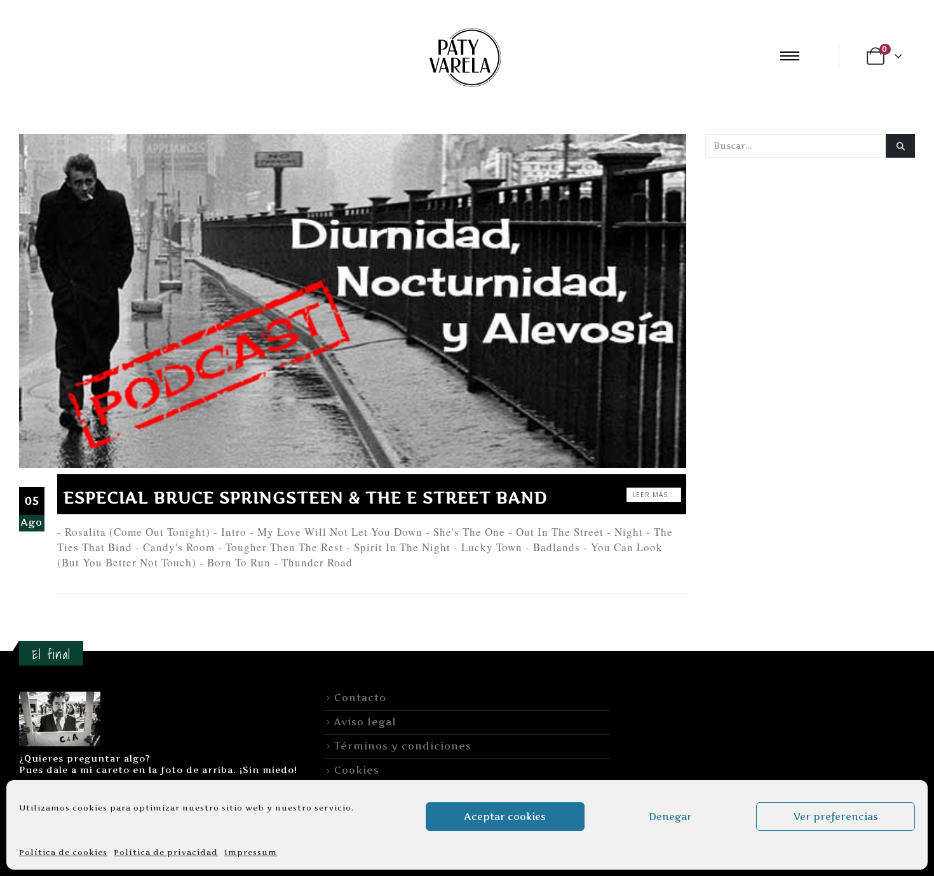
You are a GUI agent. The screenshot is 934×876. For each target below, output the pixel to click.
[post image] (352, 301)
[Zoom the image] (59, 699)
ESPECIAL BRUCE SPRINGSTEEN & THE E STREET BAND (306, 497)
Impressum (250, 852)
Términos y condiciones (402, 746)
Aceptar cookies (505, 817)
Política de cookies (63, 852)
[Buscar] (900, 146)
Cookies (356, 770)
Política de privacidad (166, 852)
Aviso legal (365, 722)
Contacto (360, 698)
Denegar (670, 817)
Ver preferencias (835, 817)
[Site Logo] (463, 55)
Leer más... (653, 494)
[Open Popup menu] (789, 55)
